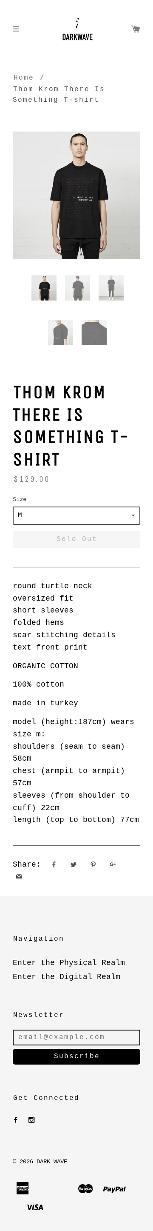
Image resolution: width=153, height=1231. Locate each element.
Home (24, 78)
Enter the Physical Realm (69, 963)
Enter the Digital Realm (66, 977)
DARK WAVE (52, 1161)
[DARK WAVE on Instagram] (31, 1120)
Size (19, 499)
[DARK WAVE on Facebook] (16, 1120)
